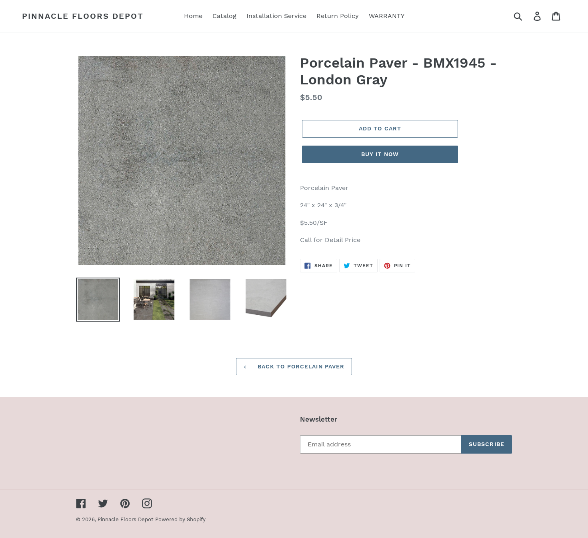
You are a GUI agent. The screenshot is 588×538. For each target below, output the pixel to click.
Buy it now (380, 154)
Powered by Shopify (180, 519)
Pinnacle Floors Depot (83, 16)
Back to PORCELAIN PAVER (300, 366)
